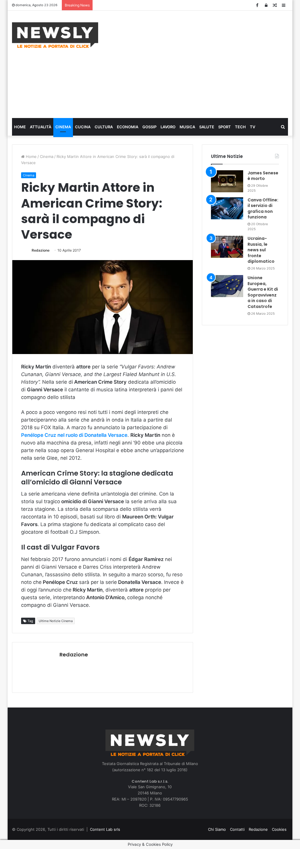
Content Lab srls (105, 829)
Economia (127, 126)
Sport (224, 126)
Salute (206, 126)
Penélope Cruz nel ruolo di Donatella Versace (74, 435)
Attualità (40, 126)
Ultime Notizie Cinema (56, 621)
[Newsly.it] (55, 35)
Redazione (41, 250)
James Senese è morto (263, 176)
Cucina (83, 126)
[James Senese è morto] (227, 181)
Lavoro (168, 126)
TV (252, 126)
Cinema (63, 126)
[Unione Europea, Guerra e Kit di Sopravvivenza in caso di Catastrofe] (227, 286)
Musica (187, 126)
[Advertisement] (203, 63)
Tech (240, 126)
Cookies (279, 829)
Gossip (149, 126)
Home (20, 126)
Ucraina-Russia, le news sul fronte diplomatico (261, 249)
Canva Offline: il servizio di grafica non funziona (263, 208)
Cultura (104, 126)
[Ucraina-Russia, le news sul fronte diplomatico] (227, 247)
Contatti (237, 829)
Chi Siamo (217, 829)
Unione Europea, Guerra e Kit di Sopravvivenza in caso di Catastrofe (263, 292)
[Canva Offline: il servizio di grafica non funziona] (227, 208)
